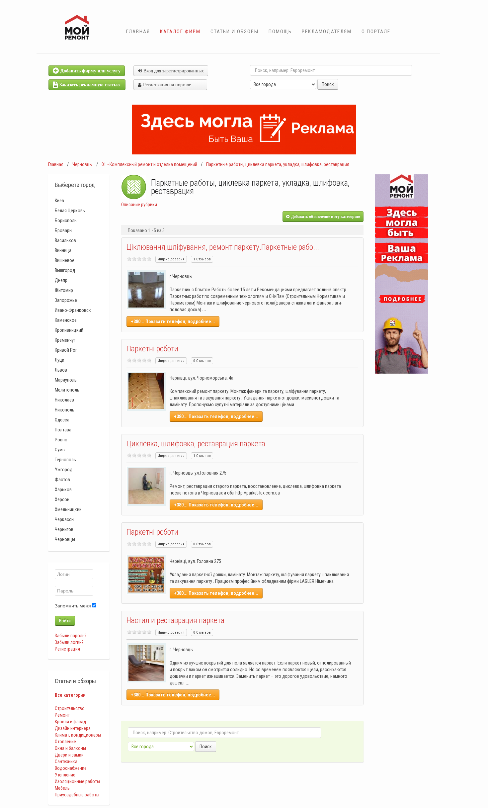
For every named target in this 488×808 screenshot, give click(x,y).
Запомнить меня (73, 605)
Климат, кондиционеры (78, 735)
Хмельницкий (68, 509)
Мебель (62, 788)
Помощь (280, 32)
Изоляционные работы (77, 781)
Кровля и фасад (70, 721)
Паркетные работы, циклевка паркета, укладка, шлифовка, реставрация (277, 164)
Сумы (60, 449)
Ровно (61, 439)
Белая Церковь (70, 210)
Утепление (65, 774)
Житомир (64, 290)
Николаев (64, 400)
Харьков (63, 489)
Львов (61, 370)
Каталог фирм (180, 32)
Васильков (65, 240)
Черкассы (64, 519)
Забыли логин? (69, 642)
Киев (59, 200)
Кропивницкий (69, 330)
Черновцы (82, 164)
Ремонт (62, 715)
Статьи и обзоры (234, 32)
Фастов (62, 479)
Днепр (61, 280)
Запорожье (66, 300)
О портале (376, 32)
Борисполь (66, 220)
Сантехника (66, 761)
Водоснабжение (71, 768)
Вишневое (64, 260)
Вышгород (65, 270)
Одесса (62, 419)
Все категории (70, 695)
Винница (63, 250)
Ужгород (63, 469)
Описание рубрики (139, 204)
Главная (138, 32)
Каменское (66, 320)
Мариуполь (66, 380)
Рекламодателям (327, 32)
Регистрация (67, 649)
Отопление (65, 741)
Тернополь (65, 459)
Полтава (63, 429)
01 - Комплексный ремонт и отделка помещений (149, 164)
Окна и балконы (70, 748)
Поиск (328, 84)
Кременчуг (65, 340)
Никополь (64, 409)
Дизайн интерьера (73, 728)
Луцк (59, 360)
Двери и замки (69, 755)
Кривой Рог (66, 350)
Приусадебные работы (77, 794)
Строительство (70, 708)
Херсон (62, 499)
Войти (65, 620)
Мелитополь (67, 390)
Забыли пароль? (71, 635)
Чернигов (64, 529)
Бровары (63, 230)
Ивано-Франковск (73, 310)
